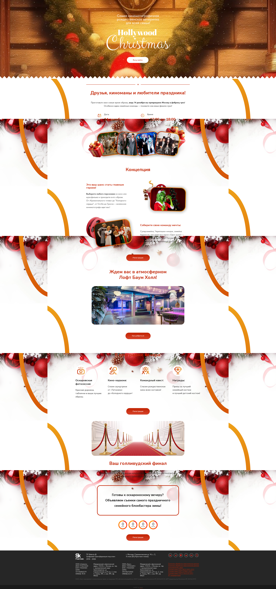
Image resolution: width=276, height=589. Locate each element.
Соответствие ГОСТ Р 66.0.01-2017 (180, 573)
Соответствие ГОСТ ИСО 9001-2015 (181, 569)
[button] (138, 258)
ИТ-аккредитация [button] (174, 575)
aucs (141, 587)
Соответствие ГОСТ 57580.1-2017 (180, 571)
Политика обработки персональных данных (183, 564)
